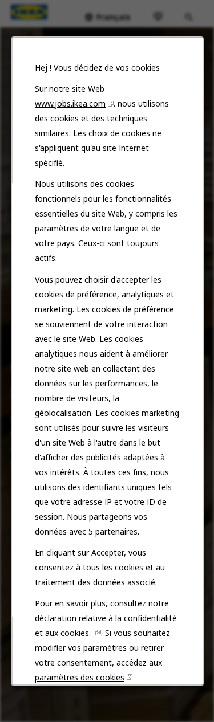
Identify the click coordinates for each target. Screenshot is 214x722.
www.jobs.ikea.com (70, 103)
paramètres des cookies (79, 676)
